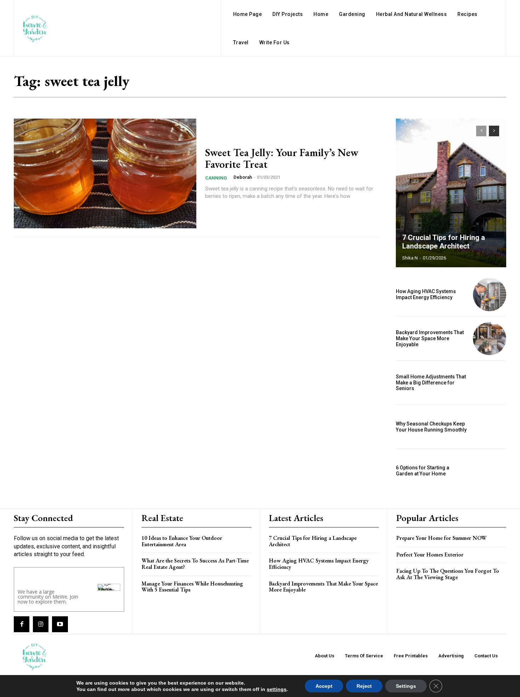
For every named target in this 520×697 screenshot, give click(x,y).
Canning (216, 178)
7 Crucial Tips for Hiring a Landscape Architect (443, 241)
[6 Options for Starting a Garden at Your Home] (489, 470)
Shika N (410, 258)
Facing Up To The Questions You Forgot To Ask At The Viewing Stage (447, 574)
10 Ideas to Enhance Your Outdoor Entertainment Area (181, 541)
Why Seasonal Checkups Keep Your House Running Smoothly (431, 427)
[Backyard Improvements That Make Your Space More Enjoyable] (489, 338)
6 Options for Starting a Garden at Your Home (422, 470)
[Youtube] (60, 624)
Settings (406, 686)
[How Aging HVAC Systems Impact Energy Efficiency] (489, 294)
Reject (364, 686)
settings (277, 689)
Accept (324, 686)
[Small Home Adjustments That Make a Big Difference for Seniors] (489, 382)
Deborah (242, 177)
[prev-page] (481, 131)
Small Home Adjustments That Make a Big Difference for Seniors (431, 383)
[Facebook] (21, 624)
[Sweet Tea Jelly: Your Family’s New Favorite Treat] (105, 173)
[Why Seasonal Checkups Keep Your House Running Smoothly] (489, 427)
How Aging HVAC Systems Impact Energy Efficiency (426, 294)
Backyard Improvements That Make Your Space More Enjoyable (430, 338)
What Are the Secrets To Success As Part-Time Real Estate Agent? (195, 564)
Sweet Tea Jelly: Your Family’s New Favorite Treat (281, 158)
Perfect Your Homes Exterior (429, 554)
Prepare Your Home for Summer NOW (441, 538)
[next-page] (494, 131)
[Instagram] (40, 624)
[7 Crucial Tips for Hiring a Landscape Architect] (451, 193)
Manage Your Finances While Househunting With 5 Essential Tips (192, 587)
